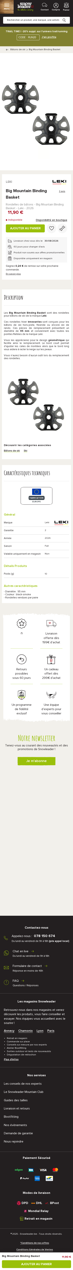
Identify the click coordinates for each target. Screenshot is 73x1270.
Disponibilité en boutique (51, 220)
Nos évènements (15, 1125)
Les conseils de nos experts (23, 1083)
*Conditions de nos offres (34, 1243)
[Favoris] (51, 228)
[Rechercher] (67, 17)
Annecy (9, 1030)
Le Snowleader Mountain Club (23, 1091)
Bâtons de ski (17, 49)
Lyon (40, 1030)
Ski (25, 451)
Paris (50, 1030)
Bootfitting (11, 1116)
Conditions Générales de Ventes (34, 1250)
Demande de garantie (18, 1133)
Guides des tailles (16, 1100)
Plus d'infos (11, 1059)
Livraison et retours (17, 1108)
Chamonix (25, 1030)
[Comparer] (62, 228)
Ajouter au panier (25, 228)
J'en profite (49, 37)
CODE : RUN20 (27, 37)
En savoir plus (13, 274)
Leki (9, 181)
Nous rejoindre (13, 1141)
